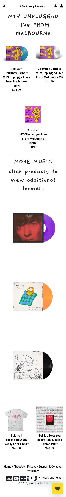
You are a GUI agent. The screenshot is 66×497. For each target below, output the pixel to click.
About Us (19, 466)
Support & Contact (50, 466)
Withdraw (33, 471)
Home (7, 466)
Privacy (31, 466)
